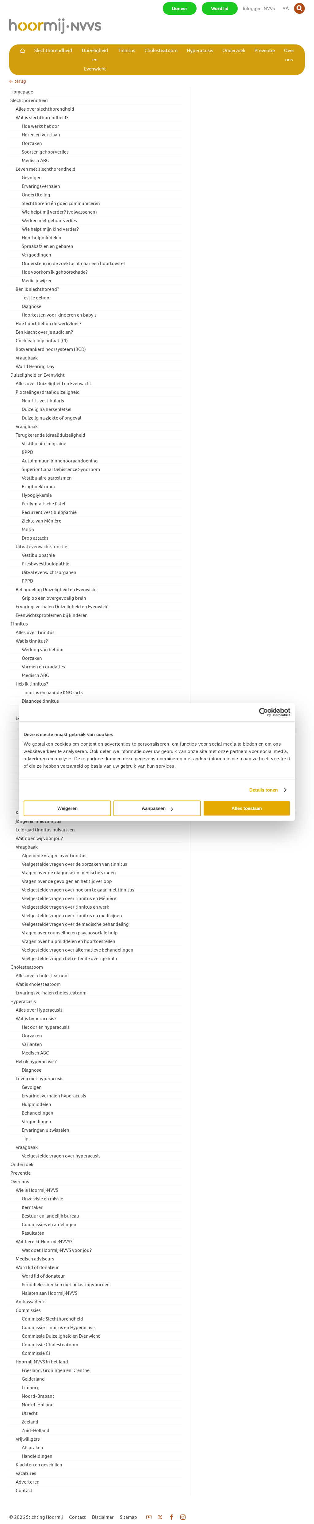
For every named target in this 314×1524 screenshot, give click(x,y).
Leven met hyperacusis (39, 1078)
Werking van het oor (43, 649)
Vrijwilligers (28, 1439)
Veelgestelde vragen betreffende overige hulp (69, 958)
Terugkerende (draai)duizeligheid (50, 435)
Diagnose (31, 306)
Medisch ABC (35, 160)
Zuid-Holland (35, 1430)
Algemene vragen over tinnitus (54, 855)
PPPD (27, 581)
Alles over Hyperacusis (39, 1010)
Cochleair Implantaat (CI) (42, 340)
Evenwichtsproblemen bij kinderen (52, 615)
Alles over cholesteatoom (42, 975)
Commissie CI (36, 1353)
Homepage (21, 92)
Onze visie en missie (42, 1198)
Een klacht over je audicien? (44, 332)
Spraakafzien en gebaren (47, 246)
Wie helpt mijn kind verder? (50, 229)
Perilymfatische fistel (43, 503)
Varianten (32, 1044)
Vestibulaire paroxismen (47, 478)
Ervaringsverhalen (41, 186)
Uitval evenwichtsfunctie (41, 546)
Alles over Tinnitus (35, 632)
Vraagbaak (27, 358)
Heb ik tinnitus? (32, 684)
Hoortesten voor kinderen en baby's (59, 315)
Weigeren (67, 808)
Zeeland (30, 1422)
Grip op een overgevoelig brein (54, 598)
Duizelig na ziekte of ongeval (51, 418)
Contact (24, 1490)
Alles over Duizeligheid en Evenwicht (53, 383)
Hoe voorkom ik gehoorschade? (55, 272)
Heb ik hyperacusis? (36, 1061)
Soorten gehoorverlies (45, 152)
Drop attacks (35, 538)
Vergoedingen (36, 255)
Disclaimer (103, 1517)
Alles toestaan (247, 808)
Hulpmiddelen (36, 1104)
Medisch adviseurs (35, 1259)
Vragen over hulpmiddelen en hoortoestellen (68, 941)
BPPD (27, 452)
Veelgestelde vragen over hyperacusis (61, 1156)
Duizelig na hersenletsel (46, 409)
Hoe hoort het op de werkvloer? (48, 323)
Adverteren (28, 1482)
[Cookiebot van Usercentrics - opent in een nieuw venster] (263, 712)
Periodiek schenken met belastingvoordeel (66, 1284)
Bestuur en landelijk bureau (50, 1216)
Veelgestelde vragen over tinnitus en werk (65, 907)
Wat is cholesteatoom (38, 984)
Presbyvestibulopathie (45, 564)
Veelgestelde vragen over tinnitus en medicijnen (72, 915)
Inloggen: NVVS (259, 8)
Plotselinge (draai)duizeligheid (48, 392)
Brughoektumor (39, 486)
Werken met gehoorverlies (49, 220)
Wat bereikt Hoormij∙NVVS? (44, 1241)
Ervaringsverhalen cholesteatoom (51, 993)
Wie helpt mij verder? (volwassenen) (59, 212)
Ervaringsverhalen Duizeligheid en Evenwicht (62, 606)
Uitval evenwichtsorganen (49, 572)
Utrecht (30, 1413)
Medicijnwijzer (37, 280)
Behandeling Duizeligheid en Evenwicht (56, 589)
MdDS (28, 529)
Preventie (20, 1173)
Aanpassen (154, 808)
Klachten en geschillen (39, 1464)
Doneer (179, 8)
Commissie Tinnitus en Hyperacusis (59, 1327)
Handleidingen (37, 1456)
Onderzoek (21, 1164)
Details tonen (263, 789)
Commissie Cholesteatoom (50, 1344)
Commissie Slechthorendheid (52, 1319)
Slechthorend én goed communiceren (61, 203)
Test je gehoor (36, 298)
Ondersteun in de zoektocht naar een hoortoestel (73, 263)
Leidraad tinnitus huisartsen (45, 830)
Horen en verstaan (41, 134)
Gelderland (33, 1379)
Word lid (219, 8)
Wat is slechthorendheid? (42, 117)
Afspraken (32, 1447)
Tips (26, 1138)
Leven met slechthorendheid (45, 169)
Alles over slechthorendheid (45, 109)
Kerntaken (33, 1207)
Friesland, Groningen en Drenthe (56, 1370)
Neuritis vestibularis (43, 400)
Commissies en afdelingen (49, 1224)
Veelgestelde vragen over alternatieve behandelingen (77, 950)
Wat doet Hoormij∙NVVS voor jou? (57, 1250)
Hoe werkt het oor (40, 126)
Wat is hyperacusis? (36, 1018)
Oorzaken (32, 143)
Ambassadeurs (31, 1301)
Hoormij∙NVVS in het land (42, 1362)
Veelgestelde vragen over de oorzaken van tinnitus (74, 864)
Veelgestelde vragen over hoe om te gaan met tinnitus (78, 890)
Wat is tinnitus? (32, 641)
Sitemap (128, 1517)
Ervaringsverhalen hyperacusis (54, 1096)
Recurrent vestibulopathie (49, 512)
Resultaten (33, 1233)
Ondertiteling (36, 195)
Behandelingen (37, 1113)
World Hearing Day (35, 366)
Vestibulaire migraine (44, 443)
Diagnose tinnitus (40, 701)
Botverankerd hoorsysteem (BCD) (51, 349)
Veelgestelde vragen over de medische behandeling (75, 924)
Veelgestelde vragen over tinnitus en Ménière (69, 898)
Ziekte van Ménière (41, 521)
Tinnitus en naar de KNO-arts (52, 692)
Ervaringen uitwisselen (45, 1130)
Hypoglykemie (37, 495)
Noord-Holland (38, 1404)
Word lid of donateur (37, 1267)
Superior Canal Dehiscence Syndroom (61, 469)
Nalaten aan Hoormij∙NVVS (49, 1293)
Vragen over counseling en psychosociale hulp (70, 932)
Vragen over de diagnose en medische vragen (69, 872)
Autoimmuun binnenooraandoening (60, 461)
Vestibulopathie (38, 555)
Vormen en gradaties (43, 666)
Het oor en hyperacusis (46, 1027)
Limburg (31, 1387)
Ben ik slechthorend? (37, 289)
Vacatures (26, 1473)
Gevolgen (32, 177)
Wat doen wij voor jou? (39, 838)
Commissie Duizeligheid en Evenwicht (61, 1336)
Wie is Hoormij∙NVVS (37, 1190)
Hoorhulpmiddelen (41, 237)
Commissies (28, 1310)
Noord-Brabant (38, 1396)
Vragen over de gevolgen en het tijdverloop (67, 881)
